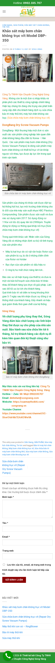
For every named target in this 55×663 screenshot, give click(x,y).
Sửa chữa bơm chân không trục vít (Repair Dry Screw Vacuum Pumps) (26, 618)
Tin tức (6, 27)
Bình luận (8, 497)
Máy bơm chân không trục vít (21, 448)
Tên (5, 523)
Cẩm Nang (7, 25)
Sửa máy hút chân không (36, 25)
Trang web (8, 551)
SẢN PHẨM (18, 25)
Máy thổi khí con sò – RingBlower (20, 626)
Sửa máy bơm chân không (37, 451)
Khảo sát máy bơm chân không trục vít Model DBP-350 (26, 609)
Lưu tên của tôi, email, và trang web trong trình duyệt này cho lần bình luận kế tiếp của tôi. (26, 569)
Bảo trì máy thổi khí (12, 632)
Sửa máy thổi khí (11, 638)
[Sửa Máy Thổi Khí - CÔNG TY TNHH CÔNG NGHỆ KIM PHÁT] (27, 11)
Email (6, 537)
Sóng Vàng (37, 49)
